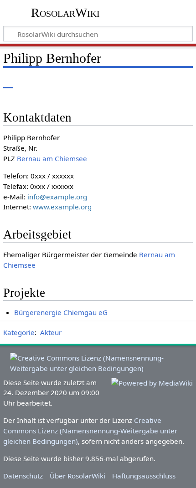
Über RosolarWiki (77, 475)
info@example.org (57, 196)
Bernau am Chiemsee (52, 158)
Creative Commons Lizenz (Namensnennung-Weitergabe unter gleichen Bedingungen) (90, 431)
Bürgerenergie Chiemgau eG (61, 312)
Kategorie (19, 332)
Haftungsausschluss (143, 475)
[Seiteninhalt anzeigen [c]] (8, 81)
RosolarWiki (65, 12)
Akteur (51, 332)
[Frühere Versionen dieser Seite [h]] (164, 81)
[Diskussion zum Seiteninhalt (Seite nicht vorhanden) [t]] (29, 81)
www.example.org (62, 206)
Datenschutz (23, 475)
